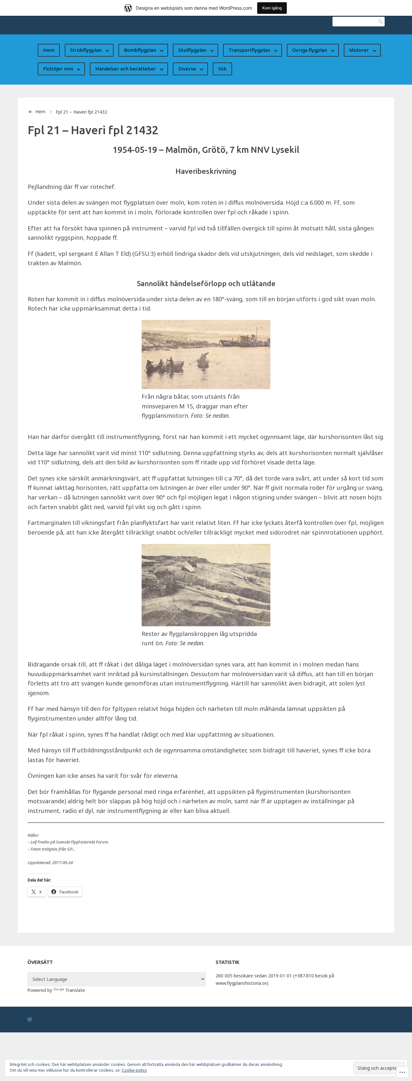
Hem (48, 50)
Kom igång (272, 7)
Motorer (359, 50)
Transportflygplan (249, 50)
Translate (75, 990)
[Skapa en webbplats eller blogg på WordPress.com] (29, 1019)
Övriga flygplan (309, 50)
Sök (379, 21)
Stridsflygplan (86, 50)
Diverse (187, 68)
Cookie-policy (134, 1070)
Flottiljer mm (58, 68)
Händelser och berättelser (125, 68)
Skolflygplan (192, 50)
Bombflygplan (140, 50)
